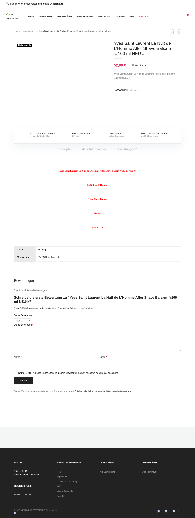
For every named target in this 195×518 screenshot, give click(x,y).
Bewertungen (127, 149)
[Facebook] (184, 4)
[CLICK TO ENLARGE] (90, 45)
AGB (59, 486)
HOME (31, 16)
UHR (131, 16)
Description (65, 149)
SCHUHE (120, 16)
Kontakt (60, 496)
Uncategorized (29, 31)
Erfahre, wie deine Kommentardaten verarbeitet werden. (103, 391)
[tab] (65, 149)
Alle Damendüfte (107, 472)
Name (18, 357)
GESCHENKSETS (85, 16)
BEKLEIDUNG (104, 16)
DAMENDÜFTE (46, 16)
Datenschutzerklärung (67, 481)
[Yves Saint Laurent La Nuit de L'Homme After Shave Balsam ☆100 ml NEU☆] (115, 100)
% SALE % (143, 16)
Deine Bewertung (23, 315)
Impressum (62, 476)
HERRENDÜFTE (64, 16)
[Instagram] (188, 4)
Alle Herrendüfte (149, 472)
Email (103, 357)
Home (17, 31)
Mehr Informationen (95, 149)
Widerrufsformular (65, 491)
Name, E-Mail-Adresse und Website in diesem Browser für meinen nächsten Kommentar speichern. (68, 373)
